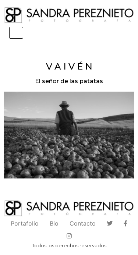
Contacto (83, 223)
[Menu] (16, 33)
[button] (69, 135)
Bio (54, 223)
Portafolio (25, 223)
